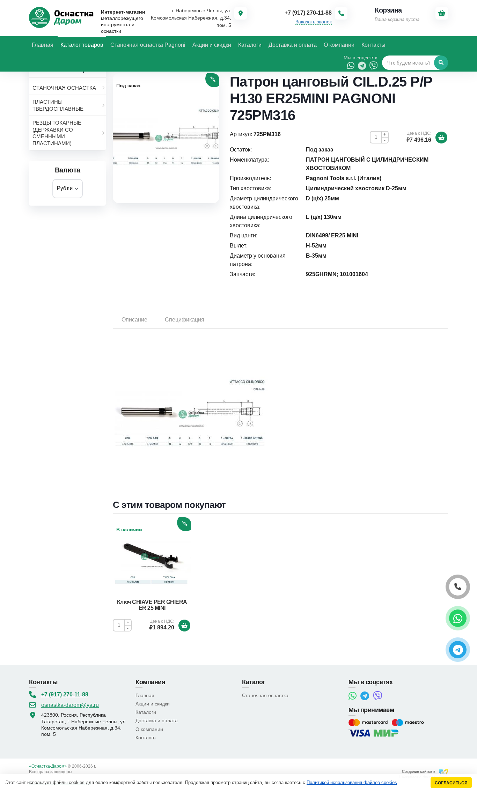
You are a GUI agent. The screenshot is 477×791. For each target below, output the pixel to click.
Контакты (145, 737)
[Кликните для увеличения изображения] (166, 138)
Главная (144, 695)
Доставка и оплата (156, 720)
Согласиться (451, 783)
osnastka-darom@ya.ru (70, 705)
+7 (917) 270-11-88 (64, 694)
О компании (149, 729)
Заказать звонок (313, 21)
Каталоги (145, 712)
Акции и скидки (152, 704)
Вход (79, 771)
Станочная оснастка (265, 695)
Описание (134, 320)
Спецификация (184, 320)
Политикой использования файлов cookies (352, 782)
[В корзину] (441, 137)
